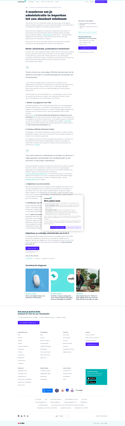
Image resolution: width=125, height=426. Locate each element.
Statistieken (21, 349)
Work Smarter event (45, 352)
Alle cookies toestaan (57, 227)
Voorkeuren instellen (73, 227)
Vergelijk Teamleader (45, 346)
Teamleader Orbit (22, 373)
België (45, 223)
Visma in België (103, 423)
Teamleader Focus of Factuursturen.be (47, 408)
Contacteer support (45, 370)
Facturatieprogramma (40, 402)
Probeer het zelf (31, 248)
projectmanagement (55, 402)
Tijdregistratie (83, 402)
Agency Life (43, 357)
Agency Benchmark (45, 354)
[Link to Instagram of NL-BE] (24, 416)
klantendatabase (48, 34)
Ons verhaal (66, 334)
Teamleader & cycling (68, 349)
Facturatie (84, 399)
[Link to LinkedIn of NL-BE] (21, 416)
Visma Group (96, 423)
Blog (26, 7)
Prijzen (37, 1)
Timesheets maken (43, 405)
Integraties (20, 363)
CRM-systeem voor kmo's (71, 399)
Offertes (20, 343)
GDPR (64, 379)
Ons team (65, 340)
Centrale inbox (21, 360)
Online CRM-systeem (56, 399)
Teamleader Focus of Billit (81, 408)
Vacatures (65, 346)
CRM (19, 334)
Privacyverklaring (67, 373)
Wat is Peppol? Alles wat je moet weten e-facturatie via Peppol (67, 405)
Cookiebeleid (66, 376)
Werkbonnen (21, 357)
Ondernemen (29, 258)
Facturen (20, 337)
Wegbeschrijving (67, 352)
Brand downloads (67, 343)
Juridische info (67, 370)
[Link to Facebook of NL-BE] (18, 416)
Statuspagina (43, 379)
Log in (87, 1)
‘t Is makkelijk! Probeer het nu (87, 47)
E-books (42, 337)
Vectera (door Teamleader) (24, 382)
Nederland (50, 223)
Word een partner (90, 334)
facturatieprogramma (31, 179)
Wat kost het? (21, 385)
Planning (20, 352)
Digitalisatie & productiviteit (48, 258)
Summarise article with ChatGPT (88, 32)
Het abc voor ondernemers (47, 1)
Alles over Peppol (44, 340)
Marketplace (43, 349)
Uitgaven (20, 340)
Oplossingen (31, 1)
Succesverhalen (44, 343)
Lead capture (21, 354)
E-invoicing (38, 399)
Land (57, 416)
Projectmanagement (23, 346)
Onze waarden (66, 337)
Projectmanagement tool (70, 402)
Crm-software (67, 121)
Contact (57, 1)
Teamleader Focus (22, 370)
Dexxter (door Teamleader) (24, 379)
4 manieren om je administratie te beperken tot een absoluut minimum (45, 7)
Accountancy (37, 258)
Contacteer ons (91, 344)
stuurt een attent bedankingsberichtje (36, 173)
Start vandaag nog (100, 1)
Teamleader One (22, 376)
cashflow (37, 144)
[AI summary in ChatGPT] (27, 416)
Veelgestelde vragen (45, 373)
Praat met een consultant (92, 337)
